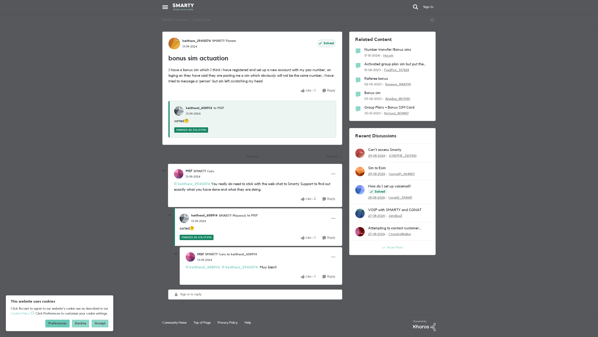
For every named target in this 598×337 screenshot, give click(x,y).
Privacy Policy (228, 322)
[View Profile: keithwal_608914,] (179, 111)
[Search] (415, 7)
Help (248, 322)
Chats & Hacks (202, 19)
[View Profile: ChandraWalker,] (360, 231)
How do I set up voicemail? (389, 186)
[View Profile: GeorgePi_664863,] (360, 171)
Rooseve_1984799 (398, 84)
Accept (100, 323)
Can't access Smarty (385, 150)
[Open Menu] (432, 20)
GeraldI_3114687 (400, 197)
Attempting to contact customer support (393, 228)
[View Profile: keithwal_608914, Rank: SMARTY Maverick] (184, 218)
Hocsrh (388, 55)
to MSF (219, 108)
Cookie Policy (20, 313)
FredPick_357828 (396, 70)
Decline (80, 323)
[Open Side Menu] (165, 7)
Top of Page (202, 322)
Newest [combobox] (334, 157)
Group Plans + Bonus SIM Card (389, 107)
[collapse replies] (164, 170)
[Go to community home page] (183, 7)
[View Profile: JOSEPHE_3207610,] (360, 153)
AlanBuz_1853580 (397, 99)
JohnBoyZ (395, 216)
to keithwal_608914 (242, 254)
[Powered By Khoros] (424, 325)
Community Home (174, 322)
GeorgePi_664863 (402, 174)
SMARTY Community (175, 19)
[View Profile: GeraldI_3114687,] (360, 189)
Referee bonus (376, 79)
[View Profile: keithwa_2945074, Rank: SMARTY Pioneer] (174, 43)
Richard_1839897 (396, 113)
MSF (189, 171)
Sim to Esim (377, 168)
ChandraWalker (399, 234)
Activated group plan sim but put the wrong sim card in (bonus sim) (394, 64)
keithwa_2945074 (196, 41)
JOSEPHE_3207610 (402, 156)
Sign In (428, 7)
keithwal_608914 (199, 108)
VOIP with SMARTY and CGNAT (394, 210)
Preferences (57, 323)
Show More (395, 247)
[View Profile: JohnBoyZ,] (360, 213)
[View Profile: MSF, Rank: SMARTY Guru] (178, 174)
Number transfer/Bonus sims (387, 49)
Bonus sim (372, 93)
